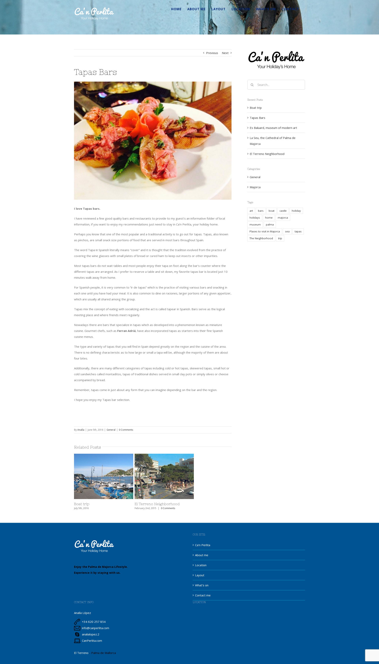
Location (200, 565)
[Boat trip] (103, 476)
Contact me (203, 595)
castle (283, 210)
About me (201, 555)
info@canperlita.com (95, 628)
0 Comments (126, 429)
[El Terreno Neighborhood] (164, 476)
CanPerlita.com (92, 641)
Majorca (255, 187)
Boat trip (92, 476)
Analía (80, 429)
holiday (296, 210)
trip (280, 238)
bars (261, 210)
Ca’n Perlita (202, 545)
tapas (298, 231)
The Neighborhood (261, 238)
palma (270, 224)
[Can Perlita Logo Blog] (276, 51)
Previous (212, 53)
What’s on (201, 585)
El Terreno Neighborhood (153, 476)
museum (255, 224)
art (251, 210)
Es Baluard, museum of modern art (273, 128)
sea (287, 231)
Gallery (114, 476)
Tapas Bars (257, 118)
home (269, 217)
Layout (199, 575)
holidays (255, 217)
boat (271, 210)
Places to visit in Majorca (265, 231)
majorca (283, 217)
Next (225, 53)
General (111, 429)
